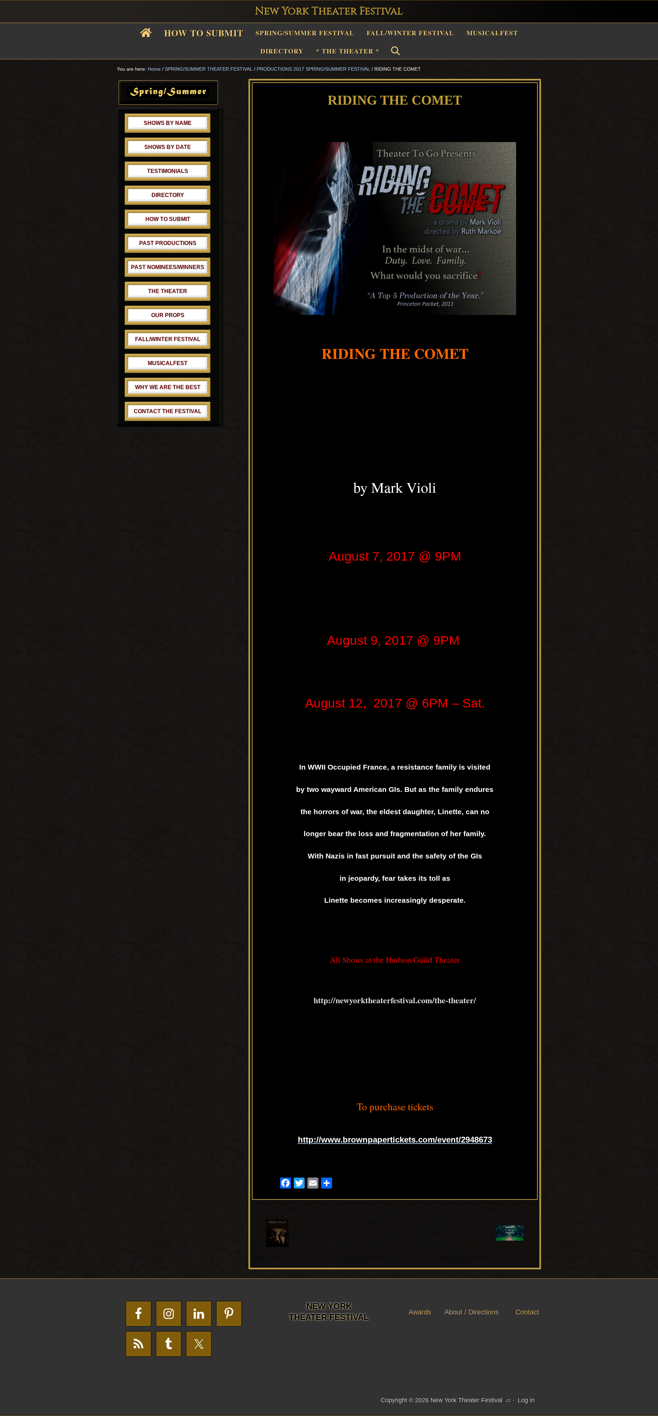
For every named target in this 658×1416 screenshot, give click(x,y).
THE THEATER (167, 291)
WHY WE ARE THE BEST (167, 387)
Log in (526, 1400)
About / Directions (471, 1312)
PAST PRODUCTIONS (167, 243)
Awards (420, 1312)
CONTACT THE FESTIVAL (168, 411)
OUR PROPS (167, 315)
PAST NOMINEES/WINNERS (167, 267)
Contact (527, 1312)
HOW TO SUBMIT (167, 219)
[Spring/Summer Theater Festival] (168, 95)
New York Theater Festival (329, 11)
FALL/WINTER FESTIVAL (167, 339)
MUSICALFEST (167, 363)
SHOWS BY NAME (168, 123)
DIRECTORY (167, 195)
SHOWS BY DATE (167, 147)
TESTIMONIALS (167, 171)
